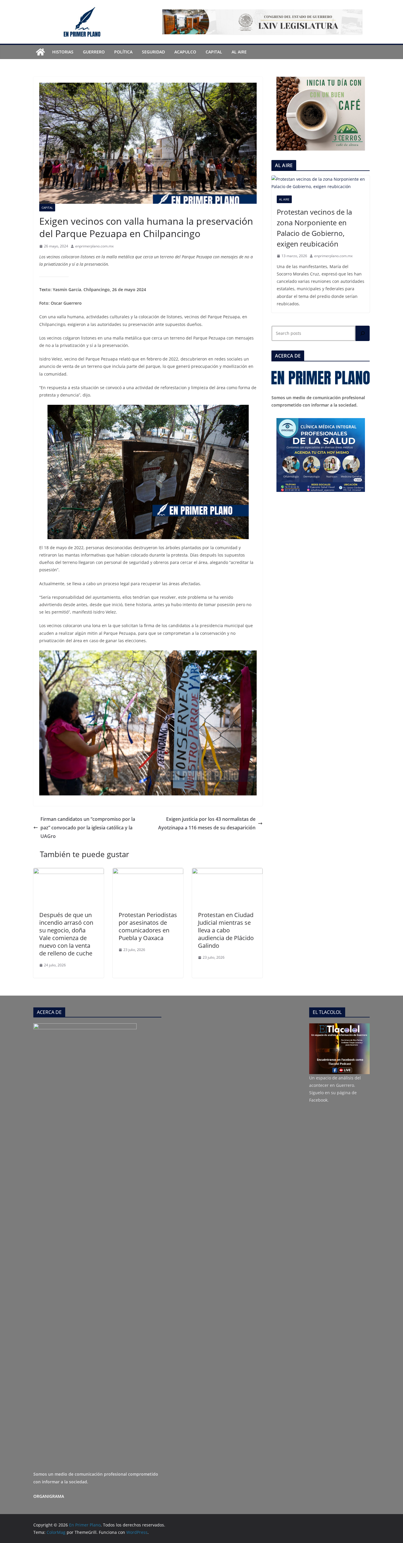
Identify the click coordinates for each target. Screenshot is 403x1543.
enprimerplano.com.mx (94, 246)
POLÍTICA (123, 52)
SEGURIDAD (153, 52)
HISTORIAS (62, 52)
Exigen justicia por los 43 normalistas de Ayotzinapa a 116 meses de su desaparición (206, 823)
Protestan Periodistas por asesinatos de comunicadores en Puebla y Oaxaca (148, 926)
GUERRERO (94, 52)
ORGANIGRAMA (48, 1496)
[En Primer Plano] (40, 52)
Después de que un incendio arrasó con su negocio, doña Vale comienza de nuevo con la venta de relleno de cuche (66, 934)
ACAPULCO (185, 52)
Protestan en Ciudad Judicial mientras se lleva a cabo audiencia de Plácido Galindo (226, 930)
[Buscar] (363, 333)
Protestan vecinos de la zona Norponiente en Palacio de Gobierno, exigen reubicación (314, 228)
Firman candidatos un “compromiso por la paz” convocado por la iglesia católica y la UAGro (87, 827)
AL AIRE (239, 52)
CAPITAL (214, 52)
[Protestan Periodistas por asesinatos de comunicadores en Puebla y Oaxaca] (148, 872)
